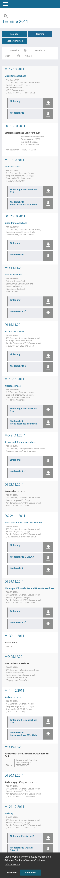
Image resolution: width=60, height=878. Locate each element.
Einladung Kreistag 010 (22, 836)
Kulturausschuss (13, 274)
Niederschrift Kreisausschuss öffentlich (23, 203)
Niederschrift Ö (18, 311)
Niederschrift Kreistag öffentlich (21, 849)
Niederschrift (17, 113)
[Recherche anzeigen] (5, 16)
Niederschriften (14, 40)
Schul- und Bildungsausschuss (20, 442)
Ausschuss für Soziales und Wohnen (23, 522)
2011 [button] (8, 55)
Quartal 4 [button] (38, 50)
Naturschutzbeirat (14, 331)
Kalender (14, 33)
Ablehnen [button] (11, 872)
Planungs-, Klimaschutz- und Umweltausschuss (29, 588)
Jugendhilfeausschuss (16, 222)
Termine (40, 33)
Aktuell (28, 55)
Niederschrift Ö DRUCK (22, 557)
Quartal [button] (13, 50)
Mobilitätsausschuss (15, 75)
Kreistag (9, 813)
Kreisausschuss (13, 166)
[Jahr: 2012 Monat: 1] (18, 56)
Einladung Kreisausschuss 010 (23, 190)
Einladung (15, 101)
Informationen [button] (12, 864)
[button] (48, 103)
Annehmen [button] (30, 872)
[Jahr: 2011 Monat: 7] (25, 50)
